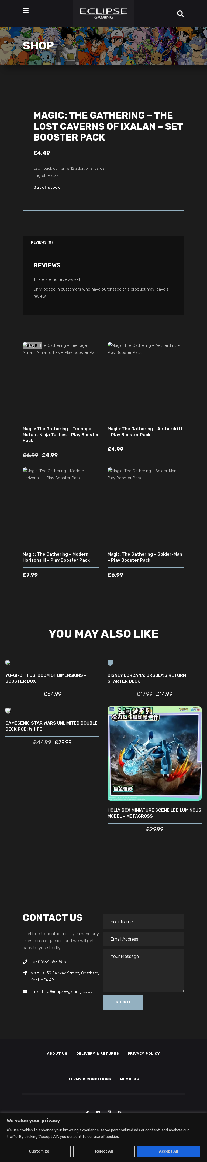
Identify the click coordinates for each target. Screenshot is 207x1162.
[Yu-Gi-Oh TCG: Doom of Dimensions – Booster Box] (8, 662)
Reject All (104, 1151)
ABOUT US (57, 1053)
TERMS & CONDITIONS (89, 1079)
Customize (39, 1151)
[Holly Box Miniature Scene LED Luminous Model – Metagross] (155, 753)
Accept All (168, 1151)
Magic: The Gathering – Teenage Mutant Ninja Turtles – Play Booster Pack (61, 434)
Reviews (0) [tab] (42, 242)
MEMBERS (129, 1079)
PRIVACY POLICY (144, 1053)
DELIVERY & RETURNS (97, 1053)
